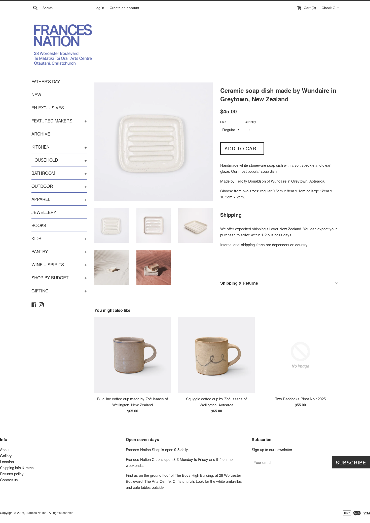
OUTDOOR (59, 186)
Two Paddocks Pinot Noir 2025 (300, 398)
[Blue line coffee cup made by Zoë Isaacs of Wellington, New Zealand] (132, 355)
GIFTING (59, 290)
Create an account (124, 7)
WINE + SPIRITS (59, 264)
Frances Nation (36, 512)
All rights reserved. (61, 512)
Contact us (9, 479)
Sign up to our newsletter (272, 449)
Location (7, 461)
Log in (99, 7)
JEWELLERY (43, 212)
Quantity (250, 121)
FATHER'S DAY (45, 81)
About (5, 449)
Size (223, 121)
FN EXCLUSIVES (47, 107)
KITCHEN (59, 147)
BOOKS (38, 225)
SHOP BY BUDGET (59, 277)
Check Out (330, 7)
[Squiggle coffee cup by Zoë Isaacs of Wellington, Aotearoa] (216, 355)
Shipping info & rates (17, 467)
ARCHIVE (40, 133)
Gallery (6, 455)
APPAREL (59, 199)
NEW (36, 94)
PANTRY (59, 251)
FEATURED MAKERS (59, 120)
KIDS (59, 238)
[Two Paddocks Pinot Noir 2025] (300, 355)
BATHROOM (59, 173)
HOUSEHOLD (59, 160)
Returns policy (12, 473)
